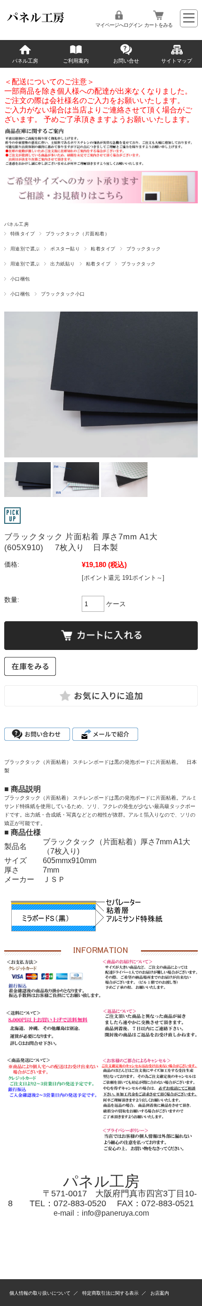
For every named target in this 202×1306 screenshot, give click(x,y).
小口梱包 (20, 278)
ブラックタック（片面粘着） (77, 233)
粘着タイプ (103, 248)
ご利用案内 (76, 61)
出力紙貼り (62, 263)
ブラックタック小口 (63, 293)
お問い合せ (126, 61)
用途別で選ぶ (25, 248)
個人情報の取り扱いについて (39, 1293)
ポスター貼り (65, 248)
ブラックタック (143, 248)
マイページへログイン (118, 25)
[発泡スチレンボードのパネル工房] (36, 23)
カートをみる (158, 25)
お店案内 (159, 1293)
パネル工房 (25, 61)
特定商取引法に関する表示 (110, 1293)
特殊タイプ (22, 233)
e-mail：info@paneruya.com (101, 1213)
